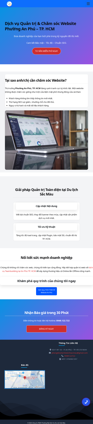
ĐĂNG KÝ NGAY (46, 328)
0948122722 (69, 356)
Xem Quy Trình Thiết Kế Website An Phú (46, 291)
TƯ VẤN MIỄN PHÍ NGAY (46, 51)
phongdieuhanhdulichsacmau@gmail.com (70, 353)
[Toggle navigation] (88, 3)
